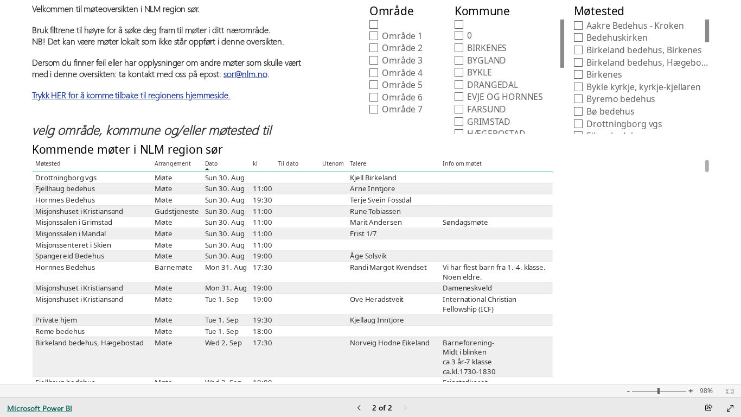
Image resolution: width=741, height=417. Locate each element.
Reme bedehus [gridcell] (59, 331)
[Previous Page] (359, 408)
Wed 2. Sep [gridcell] (223, 343)
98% (706, 391)
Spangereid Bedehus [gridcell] (69, 256)
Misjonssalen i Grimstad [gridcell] (73, 223)
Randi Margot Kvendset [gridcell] (388, 267)
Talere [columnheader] (358, 163)
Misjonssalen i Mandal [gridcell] (70, 233)
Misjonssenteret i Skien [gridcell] (73, 245)
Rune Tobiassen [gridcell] (375, 211)
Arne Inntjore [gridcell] (372, 189)
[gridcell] (262, 178)
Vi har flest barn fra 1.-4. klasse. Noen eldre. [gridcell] (494, 271)
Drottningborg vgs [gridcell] (65, 177)
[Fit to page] (727, 391)
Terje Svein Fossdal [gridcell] (380, 200)
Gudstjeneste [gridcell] (177, 211)
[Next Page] (405, 408)
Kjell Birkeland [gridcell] (373, 177)
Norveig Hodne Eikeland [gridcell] (390, 343)
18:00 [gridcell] (262, 331)
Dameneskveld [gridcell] (467, 288)
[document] (168, 70)
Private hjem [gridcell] (55, 320)
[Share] (708, 408)
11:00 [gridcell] (262, 189)
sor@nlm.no (245, 73)
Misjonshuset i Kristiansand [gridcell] (79, 211)
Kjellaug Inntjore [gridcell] (377, 320)
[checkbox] (405, 24)
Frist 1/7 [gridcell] (363, 233)
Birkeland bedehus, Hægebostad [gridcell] (89, 343)
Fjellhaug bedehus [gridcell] (64, 189)
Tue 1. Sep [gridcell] (221, 299)
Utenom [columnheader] (333, 163)
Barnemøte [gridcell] (174, 267)
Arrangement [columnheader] (173, 163)
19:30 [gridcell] (262, 200)
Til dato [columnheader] (288, 163)
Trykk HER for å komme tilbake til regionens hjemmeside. (131, 94)
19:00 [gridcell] (262, 256)
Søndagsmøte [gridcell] (465, 223)
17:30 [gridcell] (262, 267)
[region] (370, 192)
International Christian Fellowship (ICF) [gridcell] (479, 303)
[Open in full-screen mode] (730, 408)
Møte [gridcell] (163, 177)
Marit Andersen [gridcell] (375, 223)
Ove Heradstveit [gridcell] (377, 299)
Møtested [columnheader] (47, 163)
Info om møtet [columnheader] (462, 163)
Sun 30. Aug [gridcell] (224, 177)
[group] (167, 70)
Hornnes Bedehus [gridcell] (64, 200)
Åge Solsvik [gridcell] (368, 256)
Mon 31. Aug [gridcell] (226, 267)
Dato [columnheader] (211, 163)
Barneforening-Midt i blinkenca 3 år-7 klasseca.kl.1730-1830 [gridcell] (469, 357)
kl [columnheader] (255, 163)
